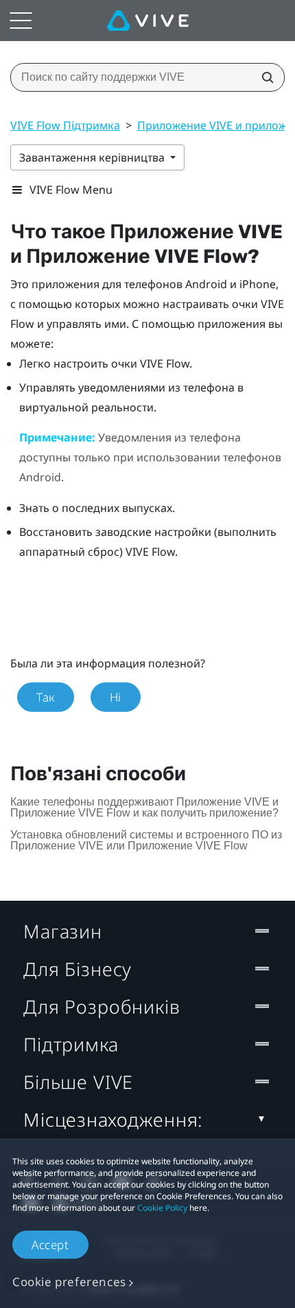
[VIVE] (148, 20)
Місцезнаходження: (113, 1119)
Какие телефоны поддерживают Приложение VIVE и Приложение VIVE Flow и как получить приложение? (144, 807)
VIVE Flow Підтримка (65, 125)
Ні (115, 697)
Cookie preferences (69, 1282)
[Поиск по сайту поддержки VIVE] (263, 77)
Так (45, 697)
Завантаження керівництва (93, 157)
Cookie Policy (162, 1208)
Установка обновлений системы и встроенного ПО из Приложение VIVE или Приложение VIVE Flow (146, 840)
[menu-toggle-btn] (20, 20)
